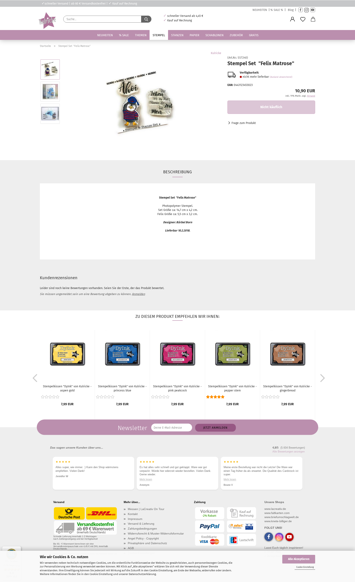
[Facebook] (300, 10)
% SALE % (276, 10)
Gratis (253, 35)
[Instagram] (306, 10)
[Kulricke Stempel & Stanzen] (46, 20)
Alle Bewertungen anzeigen (288, 451)
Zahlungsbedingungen (142, 528)
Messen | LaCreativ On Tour (146, 509)
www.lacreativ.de (275, 508)
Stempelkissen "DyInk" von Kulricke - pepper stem (232, 388)
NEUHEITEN (259, 10)
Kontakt (133, 514)
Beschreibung (177, 171)
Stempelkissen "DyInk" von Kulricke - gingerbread (287, 388)
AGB (131, 548)
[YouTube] (312, 10)
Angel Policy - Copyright (143, 538)
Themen (140, 35)
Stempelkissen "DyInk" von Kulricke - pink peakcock (177, 388)
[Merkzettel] (303, 19)
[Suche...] (146, 19)
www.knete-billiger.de (278, 521)
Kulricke (216, 53)
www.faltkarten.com (277, 513)
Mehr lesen (145, 479)
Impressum (135, 519)
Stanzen (177, 35)
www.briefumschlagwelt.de (281, 517)
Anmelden (138, 294)
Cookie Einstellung (305, 567)
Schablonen (214, 35)
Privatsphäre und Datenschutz (147, 543)
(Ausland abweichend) (281, 77)
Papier (194, 35)
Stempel (159, 35)
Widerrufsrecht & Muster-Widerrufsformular (156, 533)
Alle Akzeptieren (298, 559)
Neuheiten (105, 35)
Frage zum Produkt (244, 123)
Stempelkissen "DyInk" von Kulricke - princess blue (122, 388)
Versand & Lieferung (141, 523)
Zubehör (236, 35)
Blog (291, 10)
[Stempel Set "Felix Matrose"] (142, 102)
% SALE (124, 35)
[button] (292, 19)
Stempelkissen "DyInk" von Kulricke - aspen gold (67, 388)
